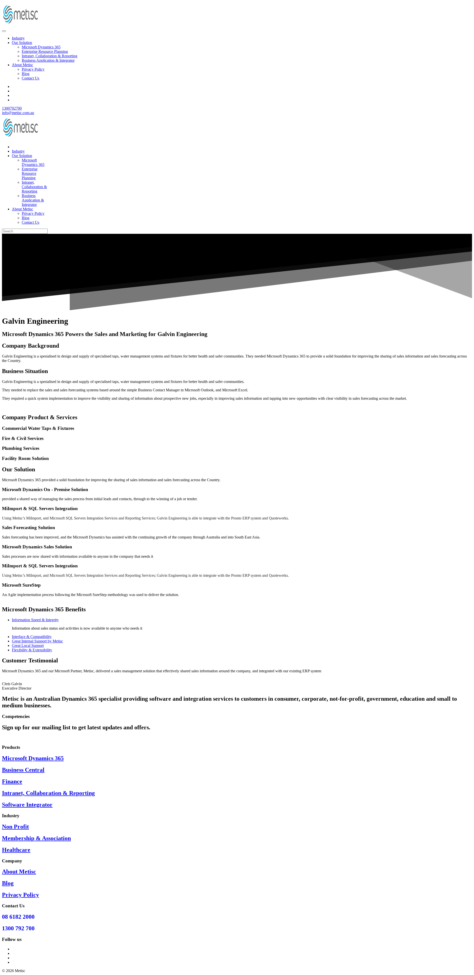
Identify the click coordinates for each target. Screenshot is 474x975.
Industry (18, 38)
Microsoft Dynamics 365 (41, 47)
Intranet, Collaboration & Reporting (49, 56)
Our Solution (22, 42)
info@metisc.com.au (18, 113)
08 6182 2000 (18, 917)
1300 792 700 (18, 928)
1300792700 (12, 108)
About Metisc (22, 65)
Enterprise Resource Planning (45, 51)
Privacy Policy (33, 69)
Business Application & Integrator (48, 60)
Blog (25, 74)
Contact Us (30, 78)
